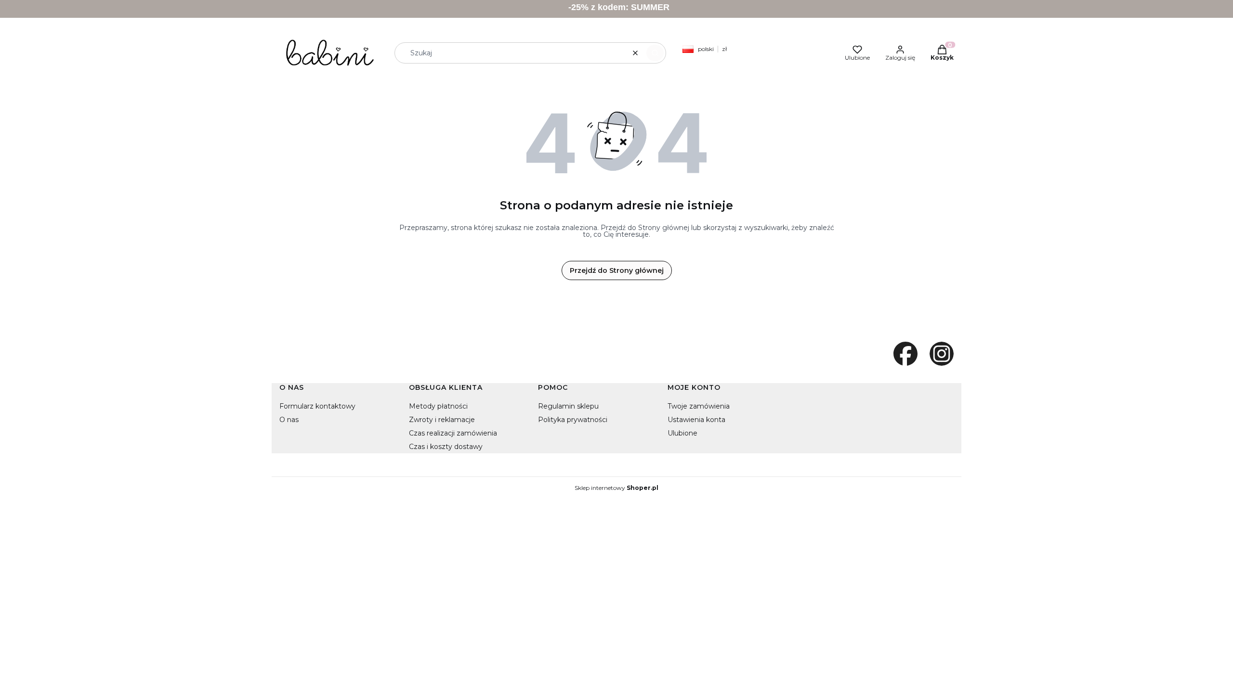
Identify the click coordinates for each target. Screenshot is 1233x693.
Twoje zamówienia (699, 406)
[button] (655, 53)
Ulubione (682, 433)
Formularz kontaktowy (317, 406)
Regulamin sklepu (568, 406)
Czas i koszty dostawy (446, 446)
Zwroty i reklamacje (442, 419)
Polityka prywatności (572, 419)
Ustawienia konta (696, 419)
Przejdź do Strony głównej (617, 270)
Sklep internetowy (616, 488)
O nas (289, 419)
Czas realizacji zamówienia (453, 433)
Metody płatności (438, 406)
